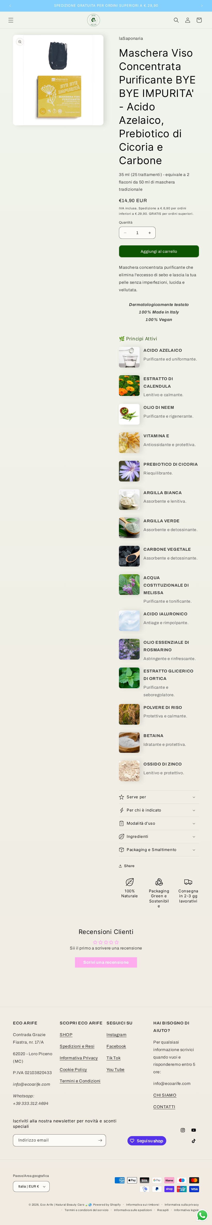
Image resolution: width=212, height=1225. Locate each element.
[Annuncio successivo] (202, 5)
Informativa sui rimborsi (142, 1204)
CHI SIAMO (164, 1095)
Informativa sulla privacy (182, 1204)
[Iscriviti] (100, 1140)
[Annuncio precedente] (10, 5)
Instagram (116, 1034)
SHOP (66, 1034)
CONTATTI (164, 1107)
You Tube (116, 1069)
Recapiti (163, 1210)
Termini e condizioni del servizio (87, 1210)
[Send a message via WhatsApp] (202, 1215)
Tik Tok (113, 1058)
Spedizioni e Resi (77, 1046)
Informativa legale (186, 1210)
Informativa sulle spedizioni (133, 1210)
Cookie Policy (73, 1069)
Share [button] (129, 866)
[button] (11, 20)
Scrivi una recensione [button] (106, 962)
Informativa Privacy (79, 1058)
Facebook (116, 1046)
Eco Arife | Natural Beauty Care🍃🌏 (66, 1204)
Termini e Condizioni (80, 1081)
